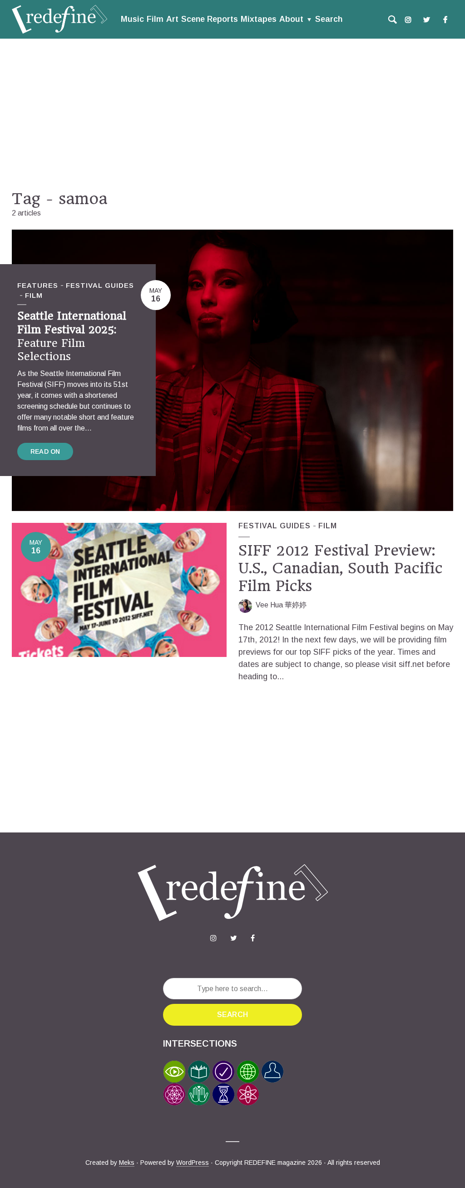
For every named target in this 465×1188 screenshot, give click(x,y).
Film (155, 19)
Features (37, 285)
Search (328, 19)
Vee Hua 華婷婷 (281, 605)
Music (132, 19)
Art (172, 19)
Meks (126, 1162)
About (291, 19)
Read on (45, 451)
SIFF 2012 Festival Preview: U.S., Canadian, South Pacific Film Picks (340, 568)
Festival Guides (100, 285)
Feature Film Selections (71, 336)
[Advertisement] (232, 114)
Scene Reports (209, 19)
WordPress (192, 1162)
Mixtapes (259, 19)
